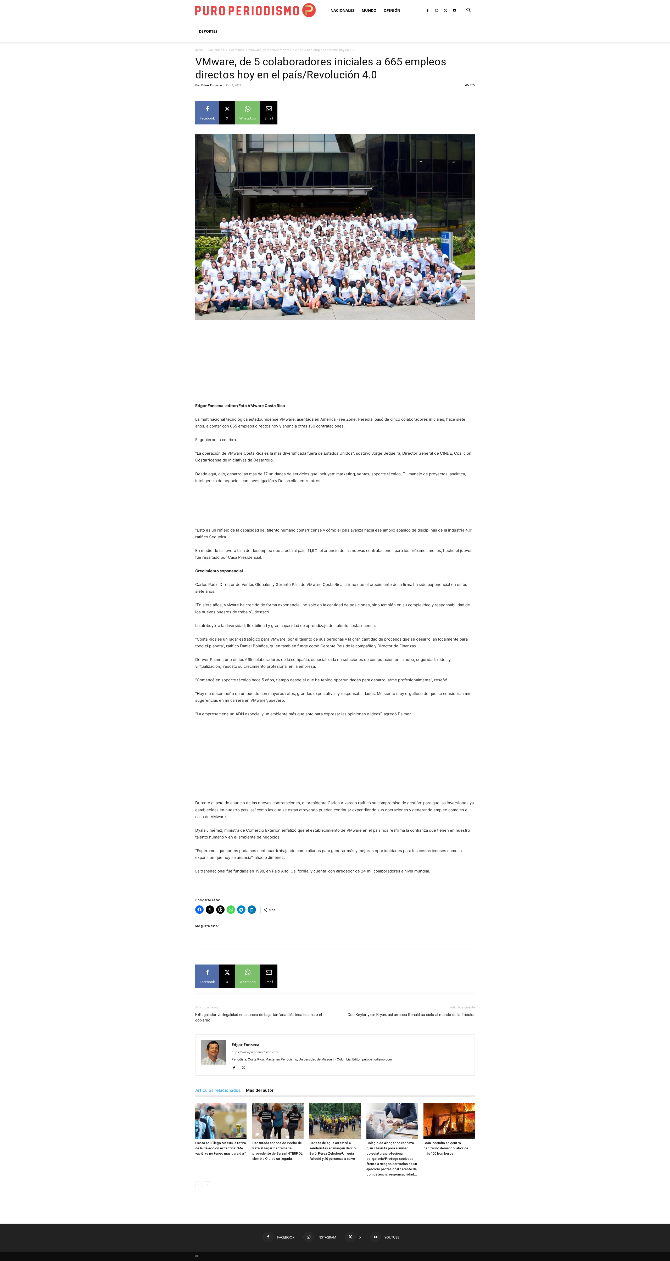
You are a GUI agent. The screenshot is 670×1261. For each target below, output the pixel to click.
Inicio (199, 50)
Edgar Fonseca (211, 85)
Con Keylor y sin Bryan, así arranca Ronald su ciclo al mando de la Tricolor (411, 1014)
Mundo (369, 10)
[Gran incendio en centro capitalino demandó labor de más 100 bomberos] (449, 1121)
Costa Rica (236, 50)
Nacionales (342, 10)
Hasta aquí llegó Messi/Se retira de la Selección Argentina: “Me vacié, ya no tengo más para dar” (220, 1148)
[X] (445, 10)
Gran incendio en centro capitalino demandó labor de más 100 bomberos (445, 1148)
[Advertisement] (335, 363)
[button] (468, 10)
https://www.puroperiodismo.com (255, 1052)
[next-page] (207, 1185)
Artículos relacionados (218, 1090)
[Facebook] (428, 10)
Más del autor (259, 1090)
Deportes (208, 31)
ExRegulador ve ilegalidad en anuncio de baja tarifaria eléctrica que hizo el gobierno (258, 1017)
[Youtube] (454, 10)
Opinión (392, 10)
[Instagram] (436, 10)
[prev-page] (198, 1185)
